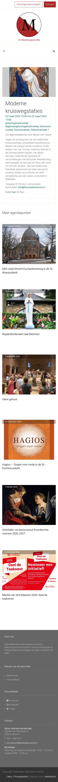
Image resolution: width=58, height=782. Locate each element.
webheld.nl (50, 776)
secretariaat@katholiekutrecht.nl (22, 743)
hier (14, 192)
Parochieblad (13, 679)
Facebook (13, 700)
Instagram (13, 704)
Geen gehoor (9, 399)
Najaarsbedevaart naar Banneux (21, 334)
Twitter (12, 709)
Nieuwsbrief (12, 675)
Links (9, 776)
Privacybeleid (21, 776)
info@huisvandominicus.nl (31, 187)
